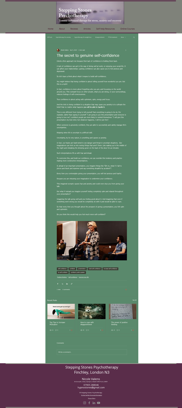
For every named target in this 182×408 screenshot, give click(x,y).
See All (134, 300)
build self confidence (94, 268)
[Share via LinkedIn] (67, 284)
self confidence (62, 268)
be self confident (62, 272)
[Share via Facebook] (58, 284)
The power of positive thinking (119, 323)
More (122, 37)
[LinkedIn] (94, 403)
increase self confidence (110, 268)
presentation (82, 268)
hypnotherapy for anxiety (63, 37)
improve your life (84, 277)
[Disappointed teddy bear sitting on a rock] (92, 311)
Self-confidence (72, 277)
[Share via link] (72, 284)
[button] (134, 37)
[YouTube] (98, 403)
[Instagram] (84, 403)
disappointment (99, 37)
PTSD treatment (112, 37)
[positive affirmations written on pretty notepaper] (122, 311)
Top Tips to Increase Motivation (57, 323)
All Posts (49, 37)
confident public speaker (78, 272)
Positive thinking (62, 277)
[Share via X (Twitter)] (62, 284)
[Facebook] (89, 403)
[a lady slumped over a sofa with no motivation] (61, 311)
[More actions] (126, 50)
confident (72, 268)
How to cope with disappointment (87, 323)
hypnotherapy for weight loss (83, 37)
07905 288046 (91, 384)
